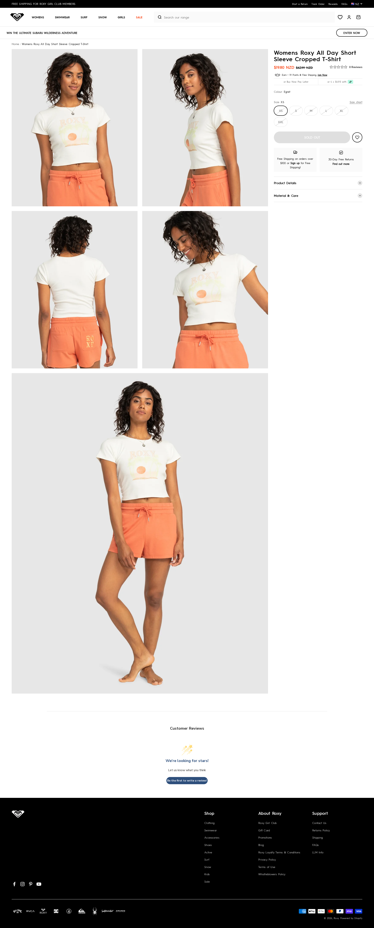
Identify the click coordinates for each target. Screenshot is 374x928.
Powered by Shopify (351, 918)
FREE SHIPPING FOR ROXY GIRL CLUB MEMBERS (43, 3)
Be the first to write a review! (187, 780)
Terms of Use (266, 867)
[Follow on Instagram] (22, 884)
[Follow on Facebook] (14, 884)
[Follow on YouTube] (38, 884)
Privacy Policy (267, 859)
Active (208, 852)
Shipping (317, 837)
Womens (38, 17)
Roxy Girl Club (267, 823)
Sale (139, 17)
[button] (39, 17)
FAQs (315, 845)
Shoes (208, 845)
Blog (261, 845)
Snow (102, 17)
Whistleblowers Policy (271, 874)
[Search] (158, 17)
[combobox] (248, 17)
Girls (121, 17)
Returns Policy (321, 830)
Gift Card (264, 830)
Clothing (209, 823)
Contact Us (319, 823)
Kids (207, 874)
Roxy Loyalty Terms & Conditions (279, 852)
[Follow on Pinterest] (30, 884)
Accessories (211, 837)
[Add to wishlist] (357, 137)
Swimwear (62, 17)
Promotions (265, 837)
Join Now (322, 74)
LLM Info (317, 852)
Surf (84, 17)
